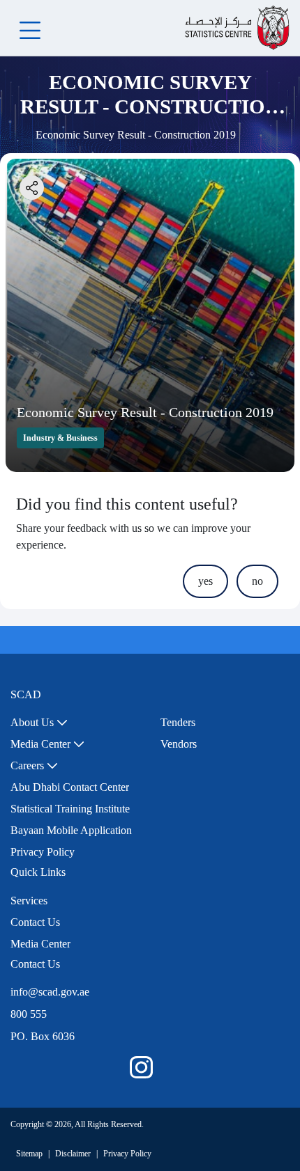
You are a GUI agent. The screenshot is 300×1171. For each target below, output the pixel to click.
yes (205, 581)
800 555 (28, 1014)
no (257, 581)
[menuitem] (39, 722)
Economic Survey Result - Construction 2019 (145, 412)
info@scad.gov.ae (49, 992)
